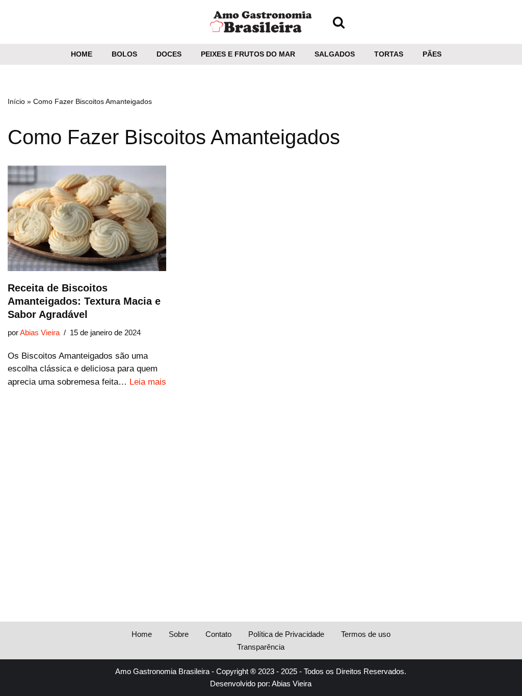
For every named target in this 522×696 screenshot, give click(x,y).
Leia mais (147, 382)
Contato (218, 634)
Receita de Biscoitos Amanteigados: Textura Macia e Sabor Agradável (84, 301)
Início (16, 101)
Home (81, 54)
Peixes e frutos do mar (248, 54)
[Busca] (338, 22)
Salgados (335, 54)
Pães (432, 54)
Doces (168, 54)
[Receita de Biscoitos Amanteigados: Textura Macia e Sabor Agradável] (87, 219)
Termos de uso (365, 634)
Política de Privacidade (286, 634)
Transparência (260, 647)
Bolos (124, 54)
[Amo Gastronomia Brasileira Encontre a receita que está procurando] (261, 22)
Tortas (388, 54)
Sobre (179, 634)
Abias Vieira (40, 332)
